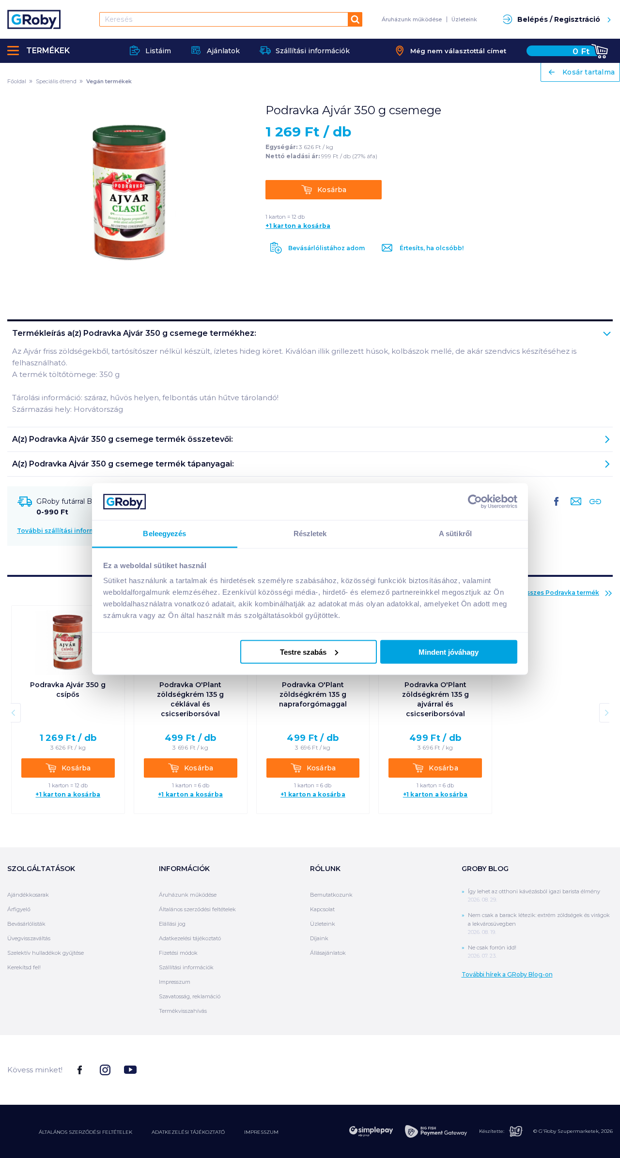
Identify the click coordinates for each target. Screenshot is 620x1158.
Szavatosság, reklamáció (189, 996)
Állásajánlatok (328, 952)
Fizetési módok (178, 952)
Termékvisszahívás (183, 1011)
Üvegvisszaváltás (28, 938)
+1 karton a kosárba (297, 226)
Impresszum (174, 981)
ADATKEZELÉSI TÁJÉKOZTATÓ (188, 1132)
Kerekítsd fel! (24, 967)
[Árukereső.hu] (576, 1069)
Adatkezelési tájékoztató (190, 938)
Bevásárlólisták (26, 923)
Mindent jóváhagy (448, 651)
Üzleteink (464, 19)
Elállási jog (172, 923)
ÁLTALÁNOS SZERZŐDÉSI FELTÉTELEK (85, 1132)
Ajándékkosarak (28, 894)
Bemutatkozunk (331, 894)
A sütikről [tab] (455, 533)
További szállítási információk (65, 530)
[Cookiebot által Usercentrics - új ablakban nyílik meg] (475, 501)
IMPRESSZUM (261, 1132)
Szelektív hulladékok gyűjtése (45, 952)
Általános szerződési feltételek (197, 909)
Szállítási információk (186, 967)
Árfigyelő (19, 909)
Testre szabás (303, 651)
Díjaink (319, 938)
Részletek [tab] (310, 533)
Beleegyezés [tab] (164, 533)
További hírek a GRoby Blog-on (507, 974)
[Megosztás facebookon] (556, 509)
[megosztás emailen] (574, 509)
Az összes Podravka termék (556, 592)
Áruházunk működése (412, 19)
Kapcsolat (322, 909)
